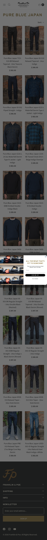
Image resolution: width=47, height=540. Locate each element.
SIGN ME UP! (35, 275)
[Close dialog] (45, 256)
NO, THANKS (35, 278)
